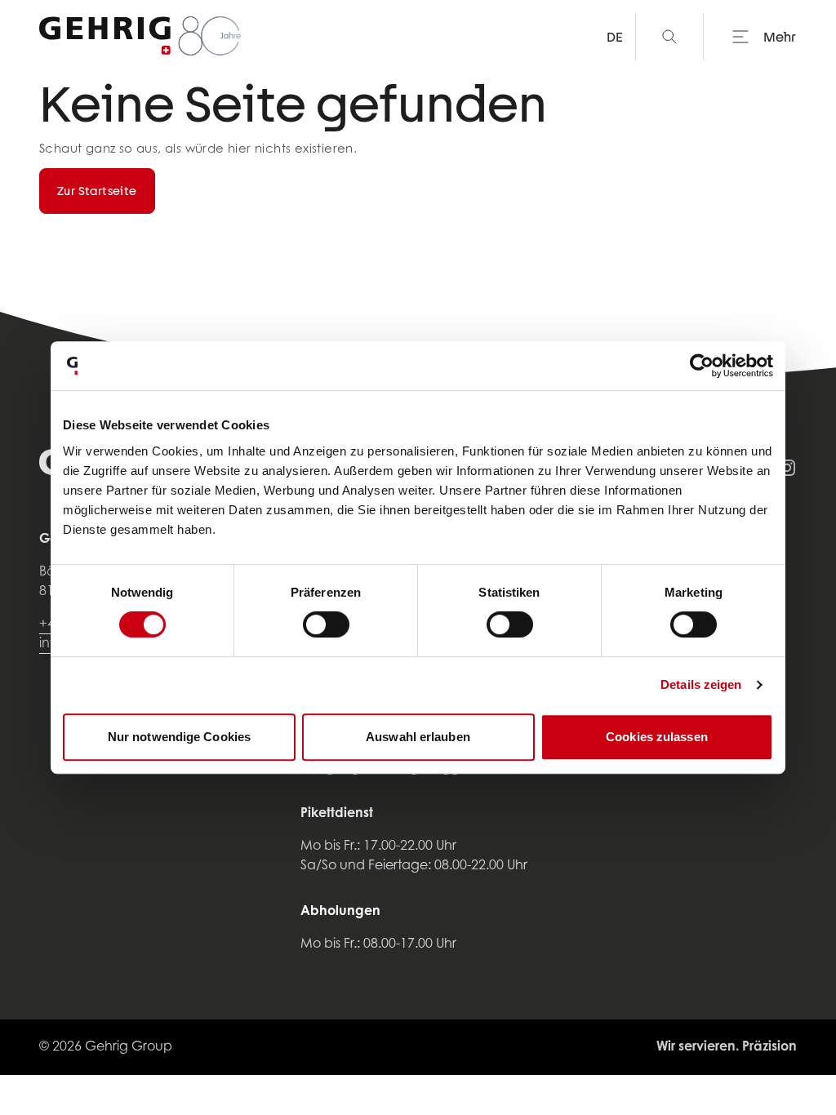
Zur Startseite (97, 191)
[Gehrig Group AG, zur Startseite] (141, 36)
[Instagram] (787, 468)
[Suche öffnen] (669, 36)
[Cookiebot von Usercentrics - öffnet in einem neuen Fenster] (701, 365)
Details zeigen (700, 684)
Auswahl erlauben (418, 737)
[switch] (326, 624)
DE (614, 36)
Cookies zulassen (657, 737)
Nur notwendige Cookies (179, 737)
